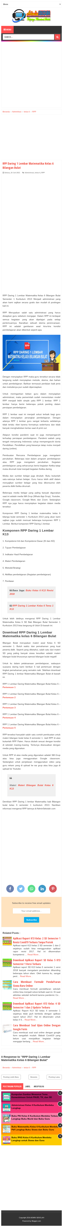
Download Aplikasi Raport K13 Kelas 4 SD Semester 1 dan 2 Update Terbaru (36, 1005)
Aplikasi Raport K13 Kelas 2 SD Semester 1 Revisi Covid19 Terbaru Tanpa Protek (36, 940)
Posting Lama (54, 1077)
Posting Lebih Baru (11, 1077)
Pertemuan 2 (9, 697)
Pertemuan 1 (9, 687)
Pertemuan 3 (9, 707)
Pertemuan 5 (9, 728)
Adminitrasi (29, 173)
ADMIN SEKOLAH (37, 1218)
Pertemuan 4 (9, 717)
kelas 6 (37, 173)
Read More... (34, 954)
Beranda (33, 1077)
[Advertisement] (31, 74)
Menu (8, 29)
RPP (43, 173)
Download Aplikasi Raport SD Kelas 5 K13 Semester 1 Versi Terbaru (36, 962)
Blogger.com (36, 1221)
